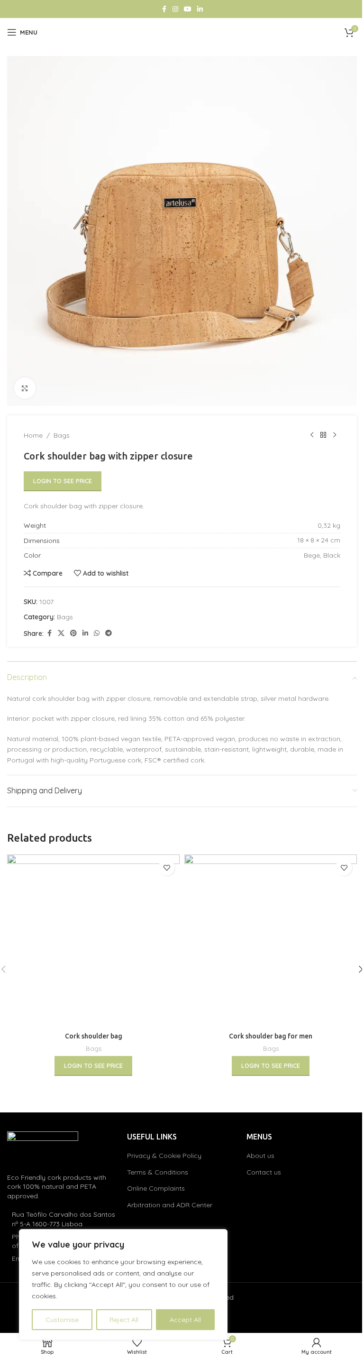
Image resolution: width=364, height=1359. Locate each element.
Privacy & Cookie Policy (164, 1155)
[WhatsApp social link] (96, 633)
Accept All (185, 1319)
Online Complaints (156, 1188)
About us (260, 1155)
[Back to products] (323, 435)
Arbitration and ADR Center (169, 1205)
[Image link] (42, 1146)
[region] (123, 1284)
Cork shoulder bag (93, 1036)
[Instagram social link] (175, 9)
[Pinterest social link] (73, 633)
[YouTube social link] (187, 9)
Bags (62, 435)
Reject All (123, 1319)
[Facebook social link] (164, 9)
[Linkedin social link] (200, 9)
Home (33, 435)
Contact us (263, 1172)
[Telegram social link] (108, 633)
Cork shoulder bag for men (270, 1036)
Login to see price (62, 481)
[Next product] (334, 435)
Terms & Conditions (157, 1172)
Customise (62, 1319)
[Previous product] (312, 435)
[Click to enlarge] (25, 388)
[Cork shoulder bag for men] (270, 940)
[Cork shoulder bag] (93, 940)
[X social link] (61, 633)
